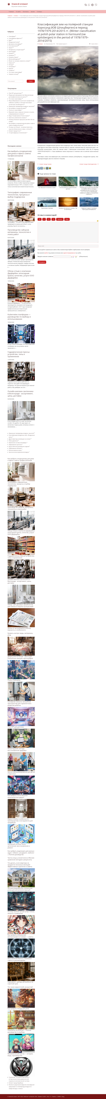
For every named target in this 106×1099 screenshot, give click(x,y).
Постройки (12, 66)
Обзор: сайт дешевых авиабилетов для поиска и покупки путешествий (20, 605)
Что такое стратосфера (15, 72)
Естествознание (14, 46)
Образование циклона (15, 444)
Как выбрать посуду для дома (17, 108)
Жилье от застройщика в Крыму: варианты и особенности (19, 629)
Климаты (12, 55)
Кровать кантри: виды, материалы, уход (20, 634)
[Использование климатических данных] (68, 181)
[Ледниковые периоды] (47, 202)
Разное (11, 68)
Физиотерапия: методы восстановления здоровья (17, 749)
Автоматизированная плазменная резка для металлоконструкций (20, 889)
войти (46, 253)
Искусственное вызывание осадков (19, 446)
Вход (63, 1096)
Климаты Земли (13, 57)
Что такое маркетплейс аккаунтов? (20, 987)
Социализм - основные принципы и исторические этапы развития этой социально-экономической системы (19, 1079)
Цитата (60, 219)
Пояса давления (13, 441)
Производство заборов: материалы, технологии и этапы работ (19, 232)
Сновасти (12, 70)
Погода (11, 64)
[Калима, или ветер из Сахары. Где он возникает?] (68, 202)
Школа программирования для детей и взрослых (21, 773)
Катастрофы (12, 51)
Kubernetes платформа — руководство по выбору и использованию (19, 316)
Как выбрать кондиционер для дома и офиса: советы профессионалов (20, 153)
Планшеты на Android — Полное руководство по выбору (19, 1031)
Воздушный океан (14, 42)
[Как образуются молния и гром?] (47, 181)
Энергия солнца (14, 74)
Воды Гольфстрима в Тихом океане (19, 116)
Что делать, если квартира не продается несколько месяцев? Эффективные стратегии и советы (20, 865)
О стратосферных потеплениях (17, 133)
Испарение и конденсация (17, 49)
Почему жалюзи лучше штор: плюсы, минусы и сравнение (21, 912)
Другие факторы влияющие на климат (20, 439)
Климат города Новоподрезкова (88, 164)
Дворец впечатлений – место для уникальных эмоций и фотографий (20, 657)
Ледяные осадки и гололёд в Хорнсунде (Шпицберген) (89, 208)
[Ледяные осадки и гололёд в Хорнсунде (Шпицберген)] (89, 202)
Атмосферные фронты (15, 38)
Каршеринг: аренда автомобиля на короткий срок (20, 983)
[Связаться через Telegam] (93, 5)
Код (67, 219)
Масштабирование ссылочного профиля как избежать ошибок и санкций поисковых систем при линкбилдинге (21, 102)
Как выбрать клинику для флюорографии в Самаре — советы (20, 936)
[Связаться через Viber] (96, 5)
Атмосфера (12, 36)
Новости (12, 63)
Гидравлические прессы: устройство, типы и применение (19, 354)
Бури (10, 40)
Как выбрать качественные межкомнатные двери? (18, 796)
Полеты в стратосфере (15, 110)
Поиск (31, 81)
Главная (10, 15)
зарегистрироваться (69, 253)
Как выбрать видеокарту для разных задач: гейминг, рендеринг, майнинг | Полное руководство (21, 853)
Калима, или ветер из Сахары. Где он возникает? (68, 208)
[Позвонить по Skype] (86, 5)
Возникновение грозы (15, 450)
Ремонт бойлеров (14, 680)
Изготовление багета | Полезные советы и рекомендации (20, 959)
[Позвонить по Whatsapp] (89, 5)
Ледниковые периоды (47, 208)
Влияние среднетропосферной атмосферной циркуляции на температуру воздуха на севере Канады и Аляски (21, 1086)
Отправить (42, 262)
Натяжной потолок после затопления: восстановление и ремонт (19, 846)
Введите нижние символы (45, 256)
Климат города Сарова (45, 164)
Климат (16, 15)
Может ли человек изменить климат (20, 61)
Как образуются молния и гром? (47, 187)
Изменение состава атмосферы (17, 442)
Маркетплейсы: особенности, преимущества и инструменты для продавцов (20, 821)
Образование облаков (15, 448)
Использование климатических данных (68, 188)
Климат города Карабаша (16, 1083)
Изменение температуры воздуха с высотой (21, 106)
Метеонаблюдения (14, 59)
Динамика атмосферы (15, 44)
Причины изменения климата (17, 117)
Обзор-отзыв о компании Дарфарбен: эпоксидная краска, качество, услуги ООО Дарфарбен (21, 274)
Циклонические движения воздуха (19, 452)
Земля (11, 47)
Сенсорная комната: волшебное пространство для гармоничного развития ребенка (19, 703)
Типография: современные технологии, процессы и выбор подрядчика (20, 194)
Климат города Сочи (14, 131)
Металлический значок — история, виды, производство (20, 1055)
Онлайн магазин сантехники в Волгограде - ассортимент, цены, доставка (20, 393)
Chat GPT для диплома (15, 93)
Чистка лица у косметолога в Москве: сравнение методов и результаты (21, 859)
